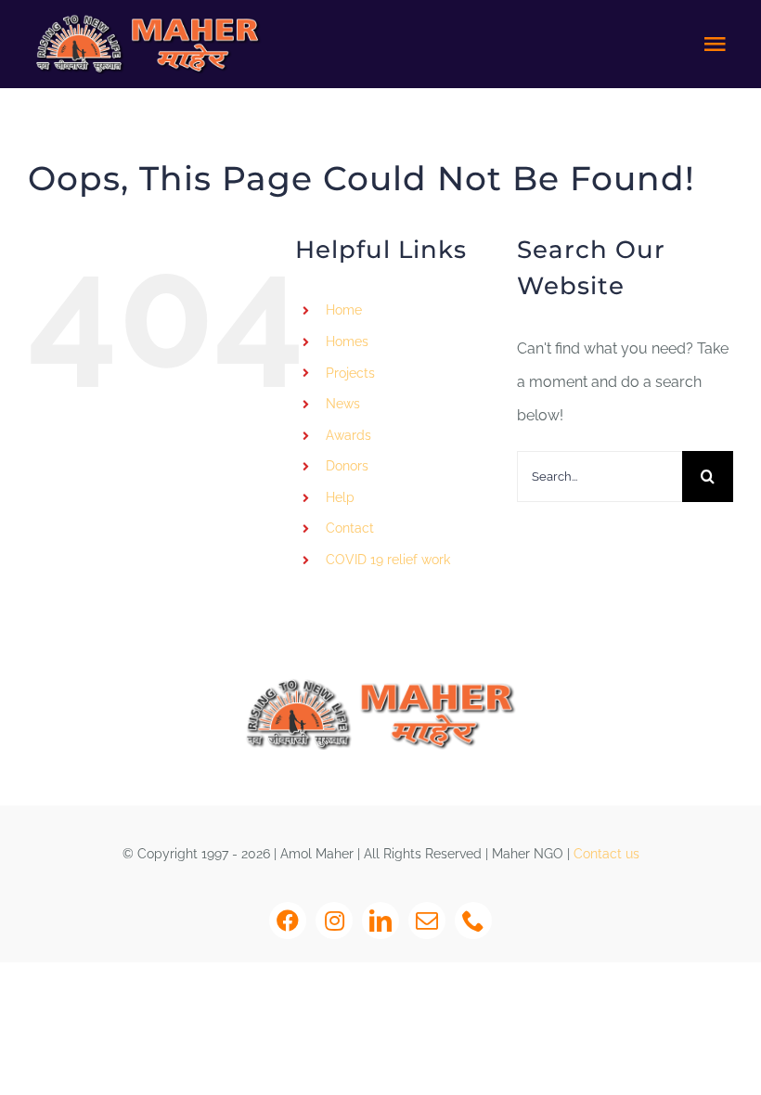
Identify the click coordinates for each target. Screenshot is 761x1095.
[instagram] (334, 920)
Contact (350, 528)
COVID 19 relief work (388, 559)
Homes (347, 341)
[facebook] (287, 920)
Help (340, 497)
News (343, 403)
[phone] (473, 920)
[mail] (426, 920)
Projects (350, 373)
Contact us (606, 853)
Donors (347, 465)
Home (344, 310)
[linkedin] (380, 920)
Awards (348, 435)
